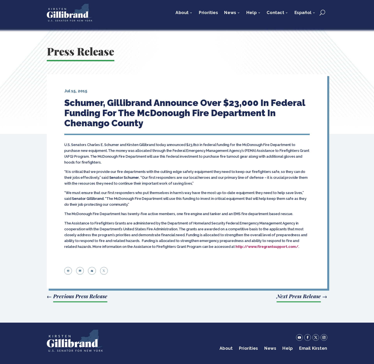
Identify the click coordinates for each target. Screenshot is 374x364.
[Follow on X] (315, 337)
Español (303, 13)
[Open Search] (322, 13)
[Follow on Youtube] (299, 337)
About (182, 13)
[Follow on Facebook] (307, 337)
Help (251, 13)
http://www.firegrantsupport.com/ (267, 247)
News (230, 13)
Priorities (208, 13)
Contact (275, 13)
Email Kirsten (313, 349)
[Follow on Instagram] (324, 337)
